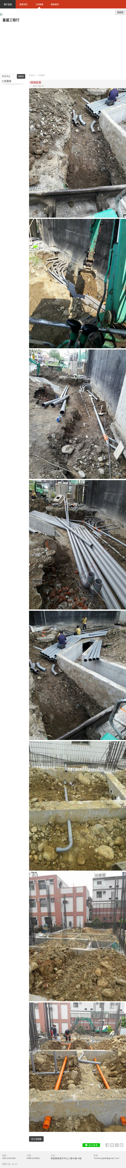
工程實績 (41, 75)
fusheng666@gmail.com (106, 1158)
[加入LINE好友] (91, 1145)
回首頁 (32, 75)
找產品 (21, 76)
